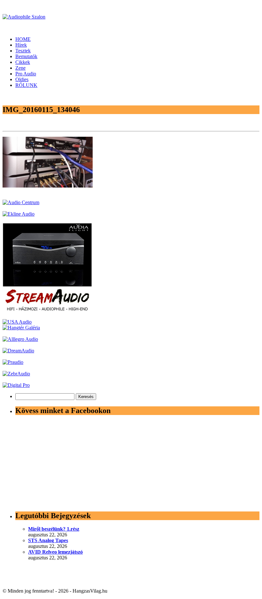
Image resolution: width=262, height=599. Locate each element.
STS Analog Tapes (48, 540)
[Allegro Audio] (20, 339)
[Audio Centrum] (21, 202)
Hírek (21, 45)
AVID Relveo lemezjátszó (55, 552)
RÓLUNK (26, 85)
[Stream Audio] (47, 310)
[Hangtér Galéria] (21, 327)
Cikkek (22, 62)
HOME (23, 39)
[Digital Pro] (16, 385)
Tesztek (23, 50)
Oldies (21, 79)
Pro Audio (25, 73)
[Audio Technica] (19, 214)
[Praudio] (13, 362)
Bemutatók (26, 56)
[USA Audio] (17, 322)
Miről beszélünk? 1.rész (53, 529)
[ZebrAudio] (16, 373)
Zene (20, 68)
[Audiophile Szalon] (24, 16)
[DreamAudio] (18, 350)
